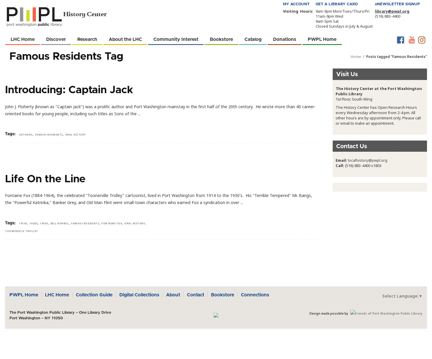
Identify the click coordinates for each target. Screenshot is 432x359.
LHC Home (57, 295)
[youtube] (411, 40)
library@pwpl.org (392, 11)
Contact (195, 295)
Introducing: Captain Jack (69, 90)
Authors (26, 134)
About (173, 295)
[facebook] (400, 40)
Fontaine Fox (111, 223)
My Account (296, 4)
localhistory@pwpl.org (367, 160)
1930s (44, 223)
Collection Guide (94, 295)
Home (356, 56)
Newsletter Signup (397, 4)
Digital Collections (139, 295)
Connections (255, 295)
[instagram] (422, 40)
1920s (34, 223)
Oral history (75, 134)
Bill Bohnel (60, 223)
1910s (23, 223)
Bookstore (222, 295)
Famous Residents (49, 134)
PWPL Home (23, 295)
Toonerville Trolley (21, 231)
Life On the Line (45, 179)
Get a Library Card (337, 4)
